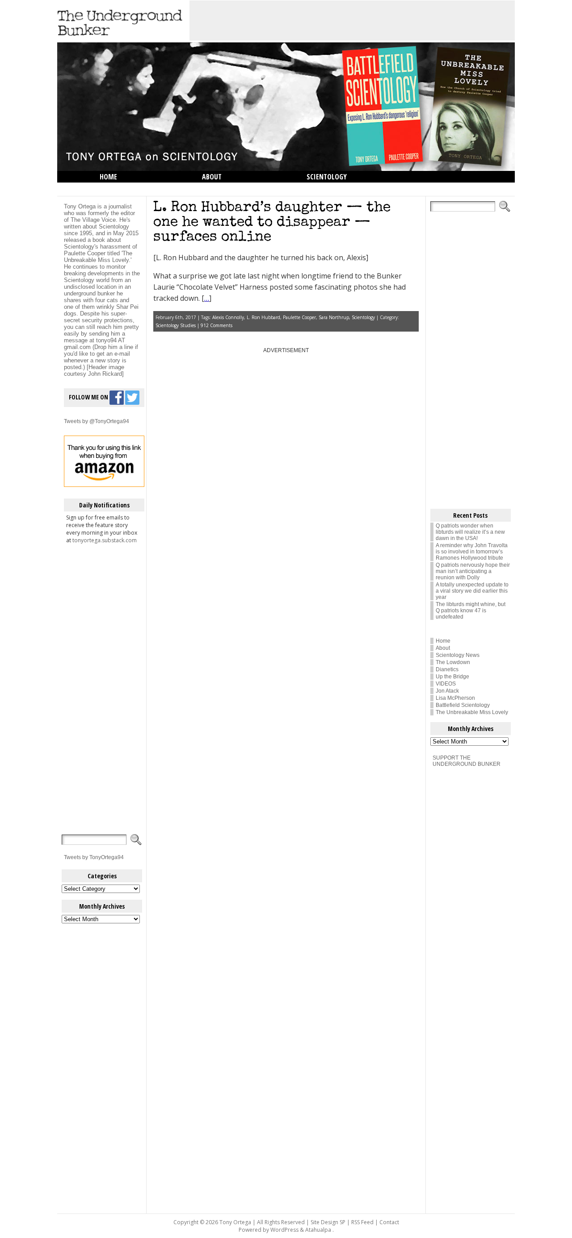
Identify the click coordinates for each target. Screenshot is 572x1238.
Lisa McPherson (455, 698)
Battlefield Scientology (463, 705)
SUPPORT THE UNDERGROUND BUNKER (466, 761)
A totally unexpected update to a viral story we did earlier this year (472, 591)
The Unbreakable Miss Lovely (472, 712)
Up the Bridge (452, 676)
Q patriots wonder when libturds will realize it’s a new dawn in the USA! (470, 532)
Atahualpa (318, 1230)
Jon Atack (447, 691)
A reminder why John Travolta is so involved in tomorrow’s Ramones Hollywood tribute (472, 551)
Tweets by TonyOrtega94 (94, 857)
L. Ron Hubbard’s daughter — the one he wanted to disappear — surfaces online (272, 223)
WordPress (284, 1230)
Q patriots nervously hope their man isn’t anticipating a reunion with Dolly (473, 571)
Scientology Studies (176, 325)
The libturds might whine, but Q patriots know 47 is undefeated (470, 610)
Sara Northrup (334, 317)
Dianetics (447, 669)
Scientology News (457, 655)
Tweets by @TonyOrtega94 (96, 421)
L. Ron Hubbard (263, 317)
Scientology (327, 177)
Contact (389, 1222)
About (212, 177)
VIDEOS (446, 684)
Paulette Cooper (299, 317)
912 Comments (216, 325)
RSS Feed (362, 1222)
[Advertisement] (352, 20)
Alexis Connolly (228, 317)
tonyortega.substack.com (104, 540)
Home (108, 177)
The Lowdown (122, 188)
